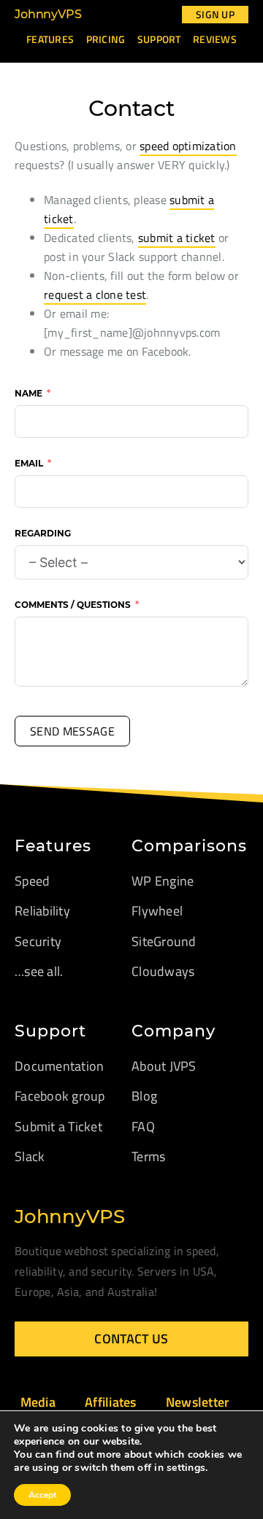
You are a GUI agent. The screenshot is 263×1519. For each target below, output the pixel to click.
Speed (32, 881)
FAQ (143, 1126)
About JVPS (164, 1066)
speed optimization (188, 146)
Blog (144, 1096)
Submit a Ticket (58, 1126)
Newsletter (198, 1402)
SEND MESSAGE (72, 731)
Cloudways (163, 971)
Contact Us (131, 1338)
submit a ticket (177, 237)
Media (38, 1402)
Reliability (42, 911)
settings (186, 1468)
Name (28, 393)
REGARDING (43, 533)
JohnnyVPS (48, 14)
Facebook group (60, 1096)
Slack (30, 1156)
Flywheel (157, 911)
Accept (42, 1495)
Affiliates (111, 1402)
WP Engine (163, 881)
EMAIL (29, 463)
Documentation (59, 1066)
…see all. (39, 971)
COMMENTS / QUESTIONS (73, 604)
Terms (148, 1156)
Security (38, 941)
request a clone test (95, 294)
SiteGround (164, 941)
